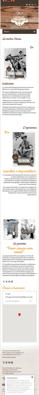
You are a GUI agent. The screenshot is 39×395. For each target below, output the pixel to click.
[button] (19, 314)
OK (30, 301)
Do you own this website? (12, 301)
